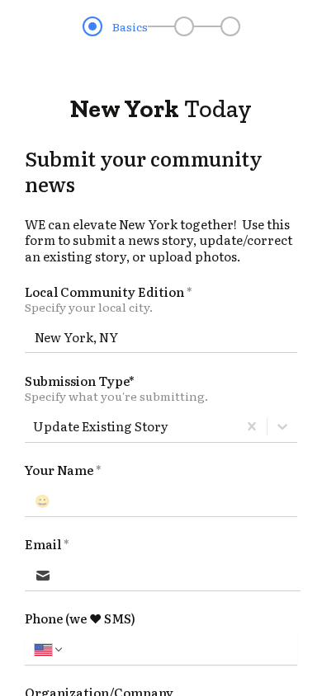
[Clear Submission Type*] (252, 426)
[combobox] (34, 426)
